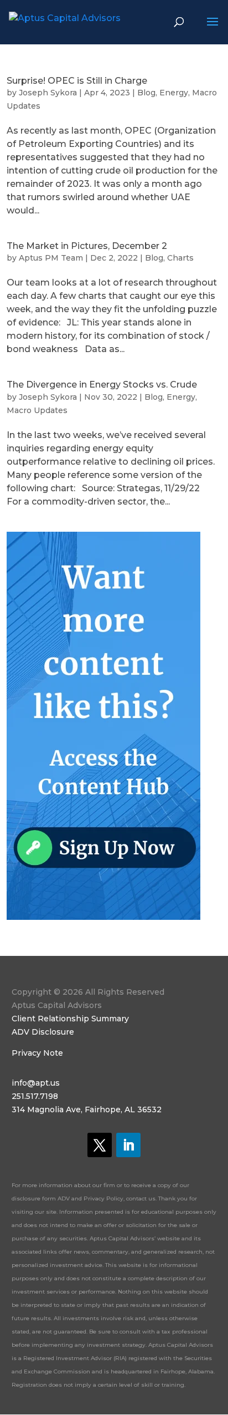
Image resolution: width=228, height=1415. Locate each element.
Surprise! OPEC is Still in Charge (77, 80)
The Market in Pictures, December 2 (87, 246)
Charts (180, 258)
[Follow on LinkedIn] (128, 1145)
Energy (173, 93)
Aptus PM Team (51, 258)
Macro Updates (37, 410)
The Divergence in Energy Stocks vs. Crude (102, 384)
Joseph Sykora (48, 93)
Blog (146, 93)
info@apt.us (36, 1083)
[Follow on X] (99, 1145)
